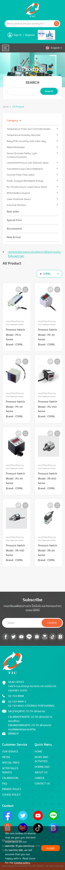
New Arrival (14, 237)
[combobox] (49, 273)
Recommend (14, 228)
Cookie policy (22, 863)
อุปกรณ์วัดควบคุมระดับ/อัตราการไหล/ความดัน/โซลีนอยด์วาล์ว (34, 254)
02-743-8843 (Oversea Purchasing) (31, 706)
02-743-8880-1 (17, 701)
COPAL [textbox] (47, 274)
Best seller (13, 211)
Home (6, 107)
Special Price (14, 220)
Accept (50, 848)
